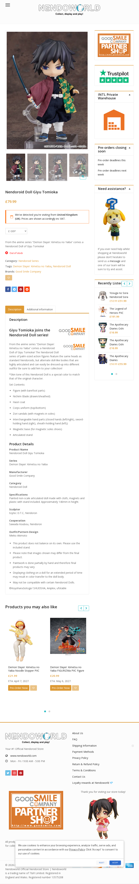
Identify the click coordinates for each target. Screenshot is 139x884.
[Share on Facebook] (8, 289)
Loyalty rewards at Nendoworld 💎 (92, 782)
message (115, 261)
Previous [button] (11, 89)
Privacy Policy (80, 758)
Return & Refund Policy (85, 764)
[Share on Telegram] (14, 289)
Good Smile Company (28, 271)
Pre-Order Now (19, 688)
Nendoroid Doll (62, 266)
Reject (101, 863)
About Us (77, 733)
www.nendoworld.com (23, 755)
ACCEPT (115, 863)
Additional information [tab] (40, 309)
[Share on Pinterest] (20, 289)
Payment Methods (83, 751)
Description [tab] (14, 309)
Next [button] (82, 89)
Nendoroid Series (28, 261)
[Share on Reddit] (27, 289)
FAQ (74, 739)
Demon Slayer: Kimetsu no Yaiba (32, 266)
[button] (86, 179)
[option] (47, 90)
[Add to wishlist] (8, 277)
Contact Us (78, 776)
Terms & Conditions (84, 770)
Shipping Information (84, 745)
